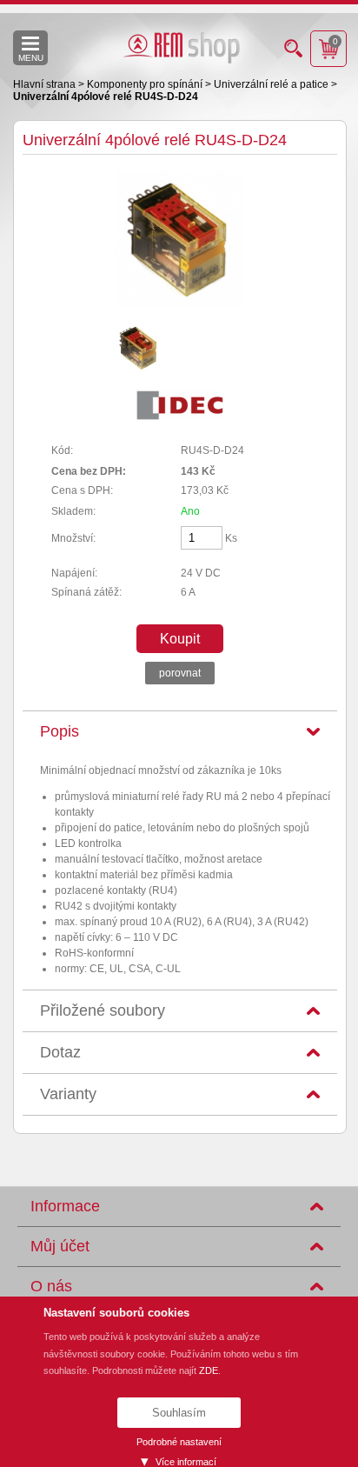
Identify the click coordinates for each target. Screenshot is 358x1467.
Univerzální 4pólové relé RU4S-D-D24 (105, 96)
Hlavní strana (45, 84)
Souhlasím (179, 1412)
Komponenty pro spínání (146, 84)
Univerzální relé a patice (272, 84)
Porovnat (180, 673)
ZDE (208, 1370)
